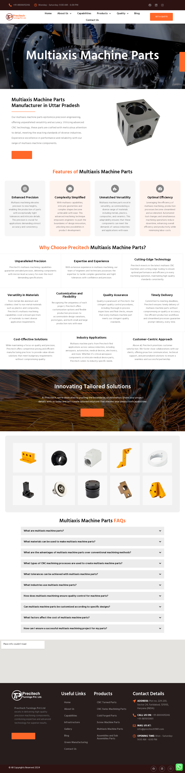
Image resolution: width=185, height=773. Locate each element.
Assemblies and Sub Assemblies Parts (107, 737)
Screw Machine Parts (108, 722)
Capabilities (84, 13)
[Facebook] (150, 5)
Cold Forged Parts (107, 716)
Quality (121, 13)
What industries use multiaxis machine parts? (50, 585)
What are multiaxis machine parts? (44, 531)
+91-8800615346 (161, 715)
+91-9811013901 (145, 719)
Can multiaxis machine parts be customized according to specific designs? (67, 607)
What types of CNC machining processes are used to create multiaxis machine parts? (73, 563)
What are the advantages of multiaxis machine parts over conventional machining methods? (77, 552)
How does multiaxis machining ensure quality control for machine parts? (66, 596)
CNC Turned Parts (106, 702)
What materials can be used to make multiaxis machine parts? (59, 542)
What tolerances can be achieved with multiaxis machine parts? (61, 574)
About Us (62, 13)
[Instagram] (162, 5)
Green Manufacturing (76, 742)
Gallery (68, 729)
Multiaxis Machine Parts (110, 729)
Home (48, 13)
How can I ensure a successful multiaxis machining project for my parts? (65, 628)
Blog (137, 13)
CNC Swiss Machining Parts (111, 709)
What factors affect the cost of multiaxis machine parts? (57, 618)
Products (102, 13)
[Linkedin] (156, 5)
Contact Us (92, 20)
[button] (92, 532)
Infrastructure (72, 722)
